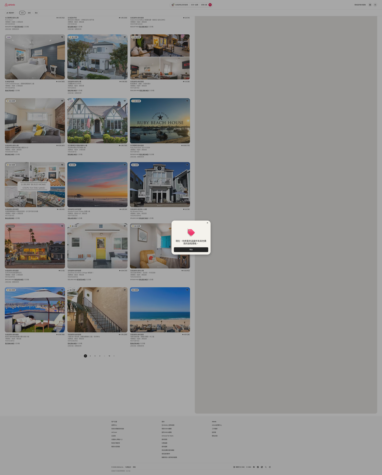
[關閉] (207, 223)
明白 (191, 250)
